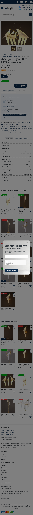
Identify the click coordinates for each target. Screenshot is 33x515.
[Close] (28, 242)
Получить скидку (11, 270)
